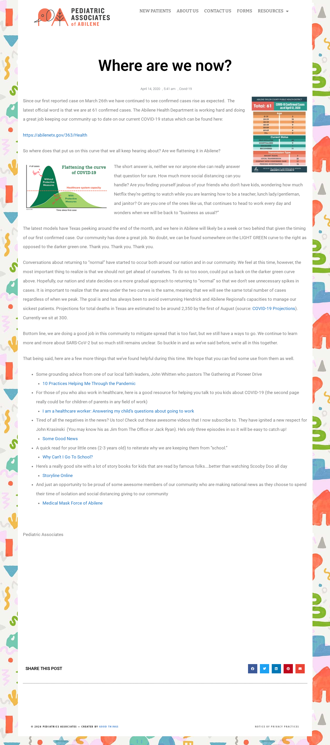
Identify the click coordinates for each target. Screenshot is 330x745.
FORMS (244, 11)
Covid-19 (185, 89)
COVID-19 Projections (273, 308)
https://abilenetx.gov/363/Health (55, 135)
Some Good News (60, 438)
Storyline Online (58, 475)
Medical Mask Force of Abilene (73, 503)
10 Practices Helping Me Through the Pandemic (89, 383)
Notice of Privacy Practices (277, 726)
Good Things (109, 726)
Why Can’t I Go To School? (68, 456)
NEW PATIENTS (155, 11)
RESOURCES (270, 11)
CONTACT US (217, 11)
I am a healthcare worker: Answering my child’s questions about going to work (118, 411)
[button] (252, 668)
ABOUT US (188, 11)
